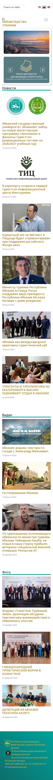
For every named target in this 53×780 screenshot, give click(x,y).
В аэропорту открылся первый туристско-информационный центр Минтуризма (24, 189)
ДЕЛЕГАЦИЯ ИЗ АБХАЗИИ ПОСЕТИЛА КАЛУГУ (20, 711)
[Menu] (45, 19)
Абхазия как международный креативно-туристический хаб (24, 343)
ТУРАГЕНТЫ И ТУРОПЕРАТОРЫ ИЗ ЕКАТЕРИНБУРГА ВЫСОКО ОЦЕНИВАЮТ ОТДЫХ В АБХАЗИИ (26, 390)
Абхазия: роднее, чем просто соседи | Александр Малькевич (25, 449)
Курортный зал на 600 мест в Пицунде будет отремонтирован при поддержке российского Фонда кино (26, 240)
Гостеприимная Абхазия (20, 493)
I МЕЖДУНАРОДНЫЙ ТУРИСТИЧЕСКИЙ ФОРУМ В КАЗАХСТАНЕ (21, 670)
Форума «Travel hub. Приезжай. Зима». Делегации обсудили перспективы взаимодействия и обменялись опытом (26, 616)
